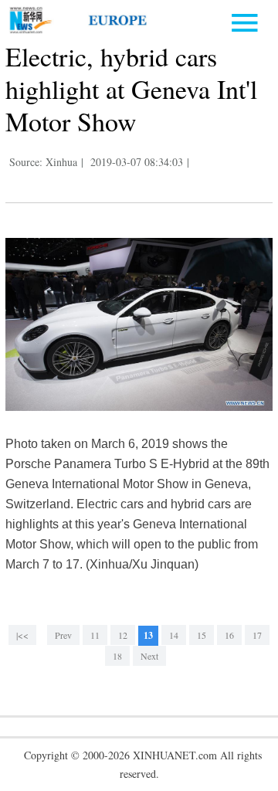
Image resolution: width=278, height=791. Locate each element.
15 (201, 635)
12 (122, 635)
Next (149, 656)
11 (95, 635)
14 (173, 635)
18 (117, 656)
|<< (22, 635)
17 (257, 635)
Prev (63, 635)
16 (229, 635)
